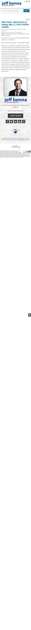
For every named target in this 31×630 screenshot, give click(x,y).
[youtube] (19, 121)
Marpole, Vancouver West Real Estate (14, 32)
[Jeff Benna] (11, 7)
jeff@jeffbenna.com (25, 140)
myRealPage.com (15, 147)
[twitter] (11, 121)
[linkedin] (15, 121)
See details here (11, 39)
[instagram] (23, 121)
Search (26, 10)
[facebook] (7, 121)
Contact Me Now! (15, 115)
